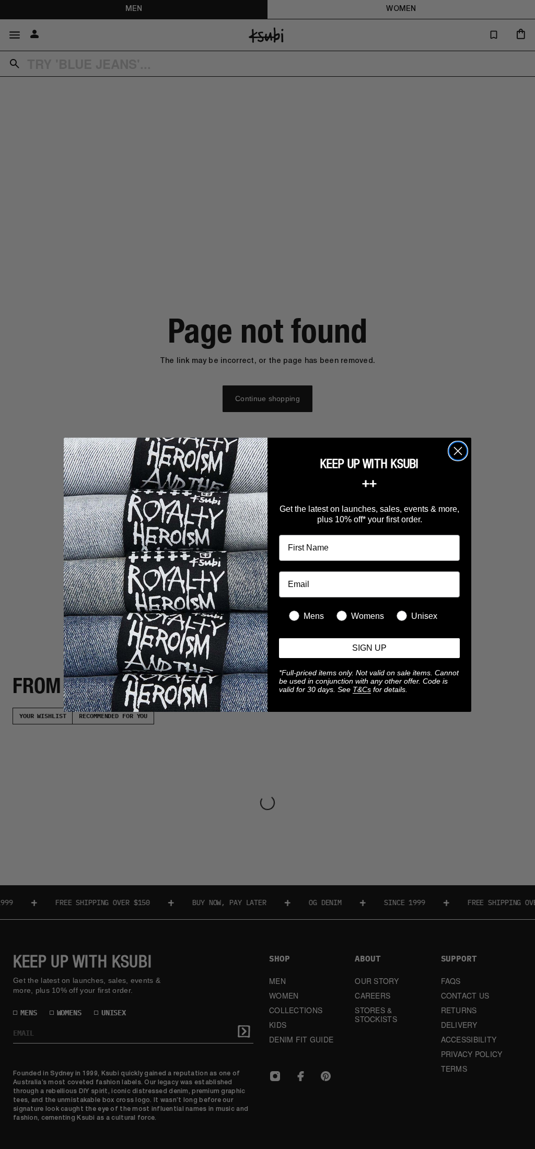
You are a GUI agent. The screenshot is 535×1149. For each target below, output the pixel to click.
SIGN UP (369, 647)
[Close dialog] (458, 451)
